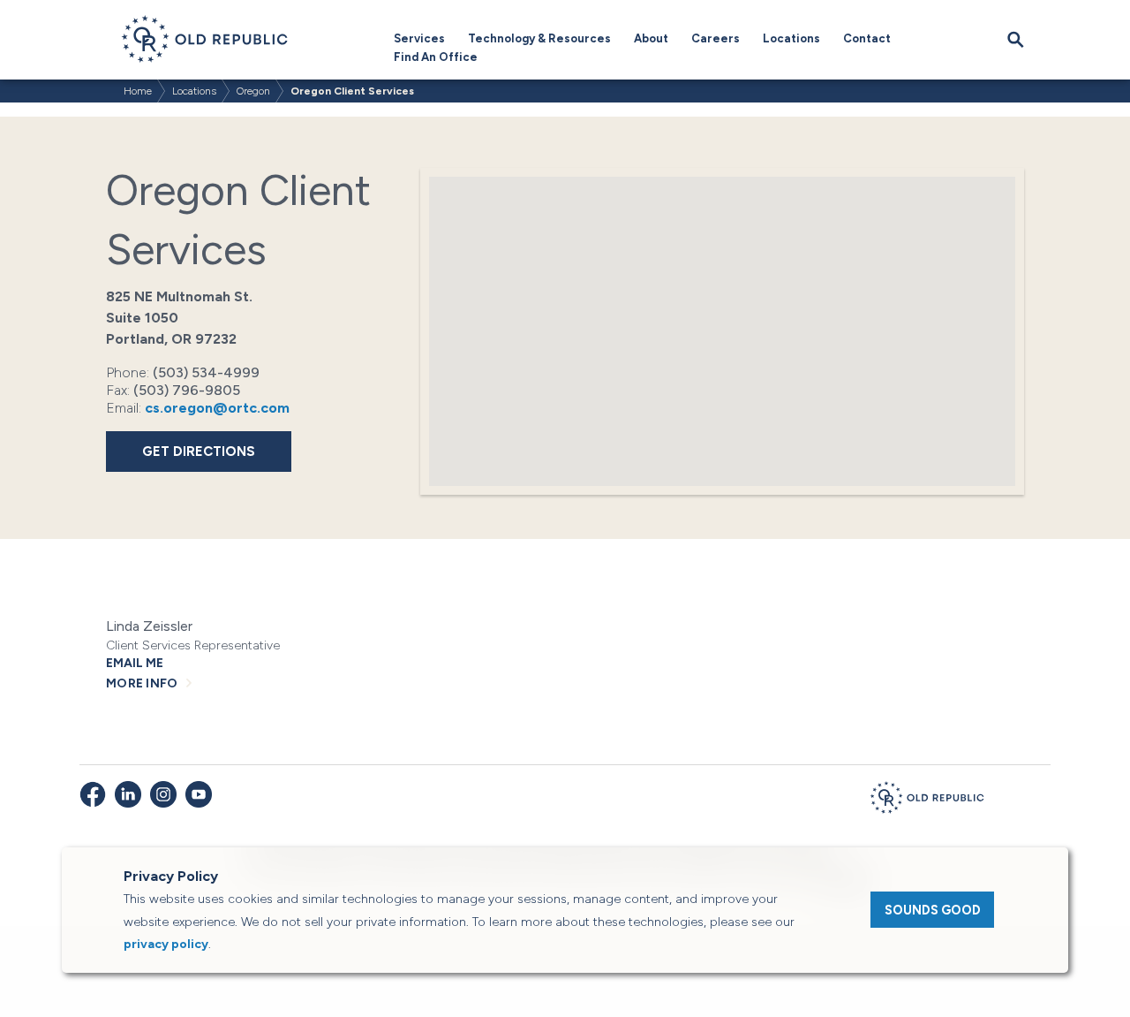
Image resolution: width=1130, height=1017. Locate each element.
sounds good (933, 910)
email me (134, 663)
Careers (715, 38)
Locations (791, 38)
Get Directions (198, 451)
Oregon (253, 91)
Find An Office (436, 57)
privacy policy (166, 944)
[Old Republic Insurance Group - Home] (927, 800)
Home (138, 91)
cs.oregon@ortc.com (217, 407)
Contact (867, 38)
